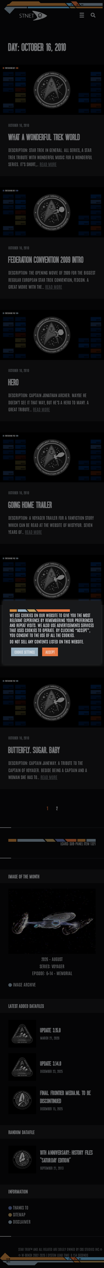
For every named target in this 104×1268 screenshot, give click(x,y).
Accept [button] (50, 652)
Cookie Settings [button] (24, 652)
